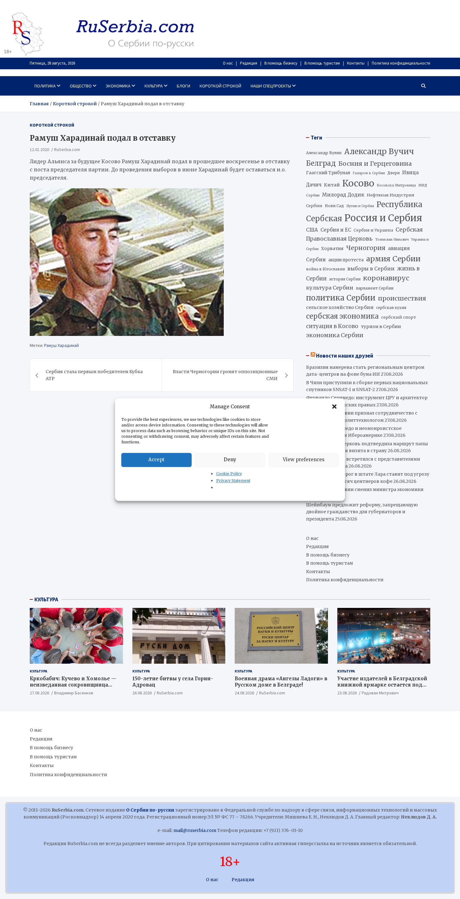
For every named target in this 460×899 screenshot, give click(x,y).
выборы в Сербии (371, 269)
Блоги (183, 86)
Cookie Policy (229, 473)
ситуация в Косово (332, 326)
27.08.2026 (39, 693)
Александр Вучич (379, 151)
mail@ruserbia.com (194, 830)
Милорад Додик (343, 194)
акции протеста (346, 260)
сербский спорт (398, 317)
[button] (335, 406)
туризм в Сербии (381, 326)
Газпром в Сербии (369, 173)
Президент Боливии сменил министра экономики (364, 489)
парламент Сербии (374, 288)
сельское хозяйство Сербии (340, 307)
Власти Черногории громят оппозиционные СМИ (225, 375)
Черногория (366, 248)
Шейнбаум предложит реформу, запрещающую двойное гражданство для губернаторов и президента (362, 512)
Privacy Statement (233, 480)
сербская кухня (391, 307)
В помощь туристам (322, 63)
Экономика (118, 86)
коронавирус (386, 278)
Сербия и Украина (373, 230)
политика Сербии (341, 298)
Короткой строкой (220, 86)
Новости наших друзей (344, 355)
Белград (321, 163)
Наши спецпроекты (271, 86)
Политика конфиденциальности (401, 63)
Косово (358, 183)
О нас (228, 63)
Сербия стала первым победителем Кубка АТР (94, 375)
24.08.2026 (244, 693)
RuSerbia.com (67, 150)
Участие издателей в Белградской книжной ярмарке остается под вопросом (382, 685)
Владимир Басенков (73, 693)
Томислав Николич (392, 240)
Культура (154, 86)
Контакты (356, 63)
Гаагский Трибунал (328, 172)
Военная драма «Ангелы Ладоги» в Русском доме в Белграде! (281, 682)
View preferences (304, 460)
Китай (332, 185)
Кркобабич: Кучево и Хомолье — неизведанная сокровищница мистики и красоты (73, 685)
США (312, 230)
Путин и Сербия (360, 206)
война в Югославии (325, 269)
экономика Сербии (334, 335)
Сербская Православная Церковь (364, 234)
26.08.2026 (142, 693)
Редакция (248, 63)
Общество (81, 86)
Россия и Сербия (383, 218)
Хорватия (332, 248)
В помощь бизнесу (280, 63)
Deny (230, 460)
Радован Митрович (380, 693)
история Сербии (344, 279)
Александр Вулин (324, 152)
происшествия (402, 298)
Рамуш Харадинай (61, 345)
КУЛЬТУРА (46, 599)
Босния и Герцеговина (375, 163)
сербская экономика (342, 316)
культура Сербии (329, 288)
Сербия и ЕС (335, 230)
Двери (393, 172)
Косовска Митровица (396, 185)
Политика (45, 86)
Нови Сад (334, 205)
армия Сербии (393, 258)
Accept (156, 460)
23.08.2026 (347, 693)
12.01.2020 (39, 150)
